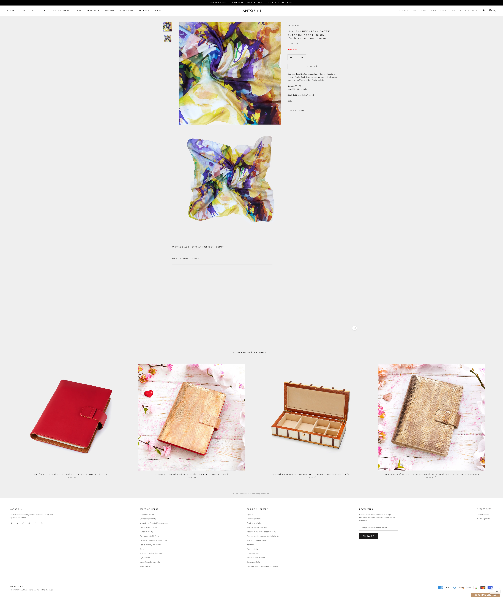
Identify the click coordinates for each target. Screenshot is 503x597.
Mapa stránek (145, 566)
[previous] (8, 418)
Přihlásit (368, 536)
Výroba (444, 11)
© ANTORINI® (16, 586)
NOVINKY (11, 11)
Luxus (241, 494)
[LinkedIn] (41, 523)
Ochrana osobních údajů (149, 536)
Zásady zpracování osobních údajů (153, 540)
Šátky (290, 101)
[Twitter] (17, 523)
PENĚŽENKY (93, 11)
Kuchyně (144, 11)
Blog (142, 549)
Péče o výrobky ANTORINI (186, 259)
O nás (424, 11)
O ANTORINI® (253, 553)
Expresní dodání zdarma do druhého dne (263, 536)
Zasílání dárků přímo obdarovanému (261, 532)
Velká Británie (482, 514)
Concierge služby (254, 562)
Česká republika (483, 519)
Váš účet (404, 11)
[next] (495, 418)
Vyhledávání (471, 11)
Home (414, 11)
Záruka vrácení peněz (148, 527)
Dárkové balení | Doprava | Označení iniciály (198, 247)
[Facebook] (11, 523)
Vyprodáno (313, 67)
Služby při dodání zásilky (257, 540)
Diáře (78, 11)
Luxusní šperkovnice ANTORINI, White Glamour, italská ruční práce (311, 474)
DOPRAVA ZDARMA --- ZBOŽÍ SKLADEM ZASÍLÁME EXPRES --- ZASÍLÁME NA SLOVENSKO (251, 3)
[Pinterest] (29, 523)
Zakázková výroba (254, 523)
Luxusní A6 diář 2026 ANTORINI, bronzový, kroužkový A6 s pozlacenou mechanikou (431, 474)
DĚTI (45, 11)
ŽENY (24, 11)
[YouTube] (35, 523)
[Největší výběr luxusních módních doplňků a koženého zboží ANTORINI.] (251, 10)
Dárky (158, 11)
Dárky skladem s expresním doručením (262, 566)
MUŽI (34, 11)
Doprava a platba (147, 514)
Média (433, 11)
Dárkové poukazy (254, 519)
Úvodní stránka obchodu (150, 562)
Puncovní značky (146, 532)
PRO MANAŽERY (61, 11)
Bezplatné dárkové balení (257, 527)
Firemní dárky (252, 549)
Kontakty (456, 11)
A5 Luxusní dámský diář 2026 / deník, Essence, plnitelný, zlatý (191, 474)
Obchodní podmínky (148, 519)
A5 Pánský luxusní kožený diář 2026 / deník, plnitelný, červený (71, 474)
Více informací (297, 110)
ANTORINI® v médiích (256, 557)
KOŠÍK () (491, 11)
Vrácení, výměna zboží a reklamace (154, 523)
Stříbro (109, 11)
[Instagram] (23, 523)
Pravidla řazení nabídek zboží (151, 553)
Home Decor (126, 11)
